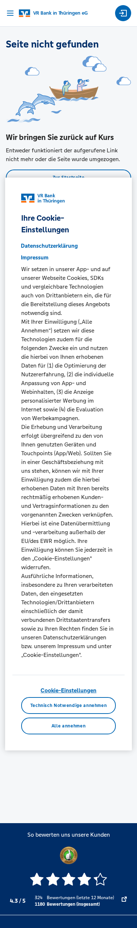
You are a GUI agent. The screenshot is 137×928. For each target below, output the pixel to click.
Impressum (35, 257)
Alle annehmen (68, 726)
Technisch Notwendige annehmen (68, 705)
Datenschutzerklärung (49, 245)
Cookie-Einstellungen (68, 690)
